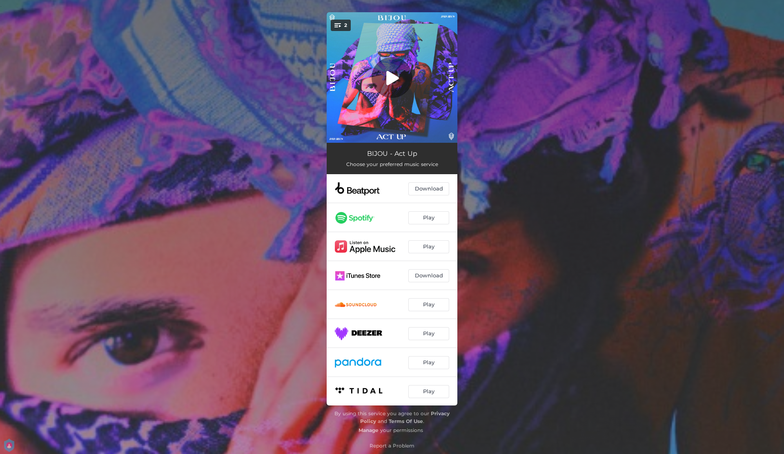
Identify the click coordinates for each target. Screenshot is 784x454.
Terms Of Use (406, 421)
